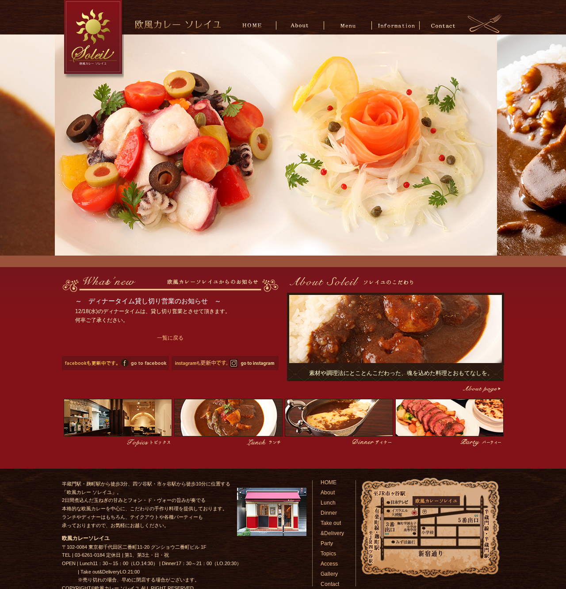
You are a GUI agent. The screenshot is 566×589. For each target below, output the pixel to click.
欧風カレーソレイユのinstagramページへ (225, 363)
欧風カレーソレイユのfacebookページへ (115, 363)
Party (327, 543)
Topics (328, 554)
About (301, 25)
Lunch (328, 503)
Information (395, 25)
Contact (443, 25)
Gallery (329, 574)
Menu (348, 25)
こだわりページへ (480, 389)
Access (329, 564)
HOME (253, 25)
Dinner (329, 513)
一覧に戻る (170, 338)
